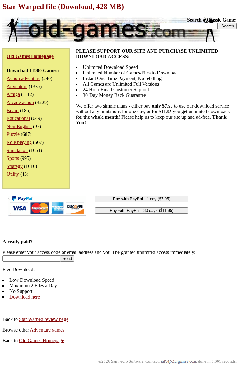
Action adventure (23, 78)
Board (13, 110)
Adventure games (47, 329)
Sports (13, 158)
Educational (18, 118)
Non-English (19, 126)
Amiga (13, 94)
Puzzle (13, 134)
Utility (13, 174)
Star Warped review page (43, 319)
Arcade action (20, 102)
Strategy (15, 166)
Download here (24, 296)
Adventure (17, 86)
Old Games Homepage (41, 340)
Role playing (19, 142)
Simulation (17, 150)
